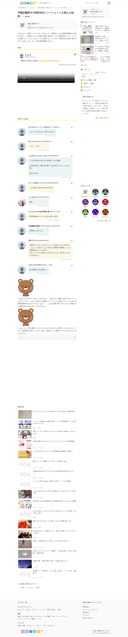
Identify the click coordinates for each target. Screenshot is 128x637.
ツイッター (30, 587)
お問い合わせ (87, 618)
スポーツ (35, 610)
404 (22, 587)
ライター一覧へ (103, 221)
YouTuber (25, 616)
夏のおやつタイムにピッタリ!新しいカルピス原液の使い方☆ (52, 521)
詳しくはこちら (101, 118)
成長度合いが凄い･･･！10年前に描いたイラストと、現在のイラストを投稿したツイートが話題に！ (102, 40)
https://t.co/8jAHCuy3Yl (49, 61)
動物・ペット (36, 619)
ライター (86, 615)
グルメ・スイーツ (24, 619)
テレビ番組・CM (90, 80)
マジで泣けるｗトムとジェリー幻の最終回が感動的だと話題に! (52, 451)
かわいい (87, 69)
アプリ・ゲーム (99, 53)
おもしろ (87, 87)
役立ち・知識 (37, 428)
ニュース (35, 418)
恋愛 (34, 438)
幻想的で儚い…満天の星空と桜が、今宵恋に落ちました (50, 561)
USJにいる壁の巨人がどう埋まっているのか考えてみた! (50, 541)
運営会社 (86, 612)
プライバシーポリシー (91, 610)
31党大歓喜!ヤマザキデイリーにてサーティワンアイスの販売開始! (53, 441)
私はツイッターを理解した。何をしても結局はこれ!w (50, 461)
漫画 (19, 616)
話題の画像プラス (33, 24)
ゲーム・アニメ (61, 616)
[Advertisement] (48, 101)
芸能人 (35, 537)
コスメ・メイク (87, 74)
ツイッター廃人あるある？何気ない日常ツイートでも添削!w (52, 481)
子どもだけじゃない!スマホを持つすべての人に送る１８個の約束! (53, 411)
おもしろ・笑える (38, 448)
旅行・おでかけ (36, 616)
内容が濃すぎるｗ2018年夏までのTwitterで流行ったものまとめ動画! (54, 501)
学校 (34, 517)
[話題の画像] (28, 3)
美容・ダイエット (100, 73)
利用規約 (86, 607)
